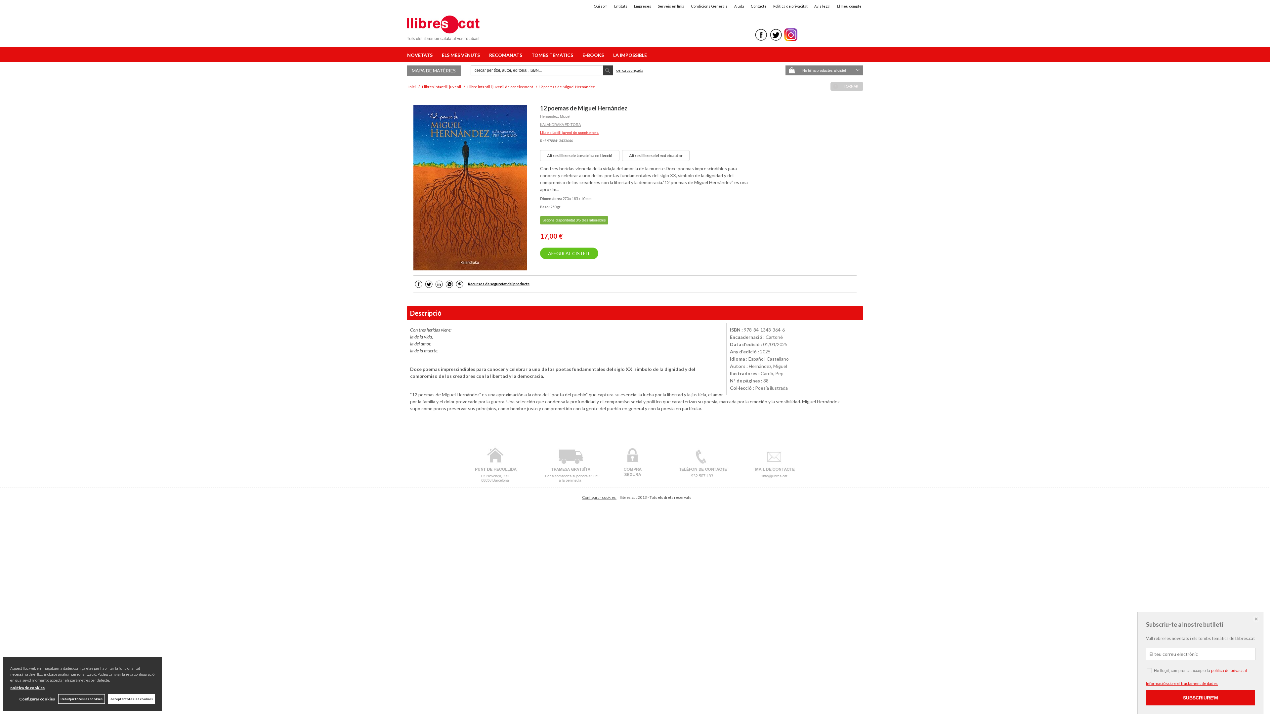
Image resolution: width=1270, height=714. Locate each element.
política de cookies (27, 687)
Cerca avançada (629, 70)
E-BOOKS (594, 55)
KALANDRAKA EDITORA (560, 125)
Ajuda (739, 6)
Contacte (759, 6)
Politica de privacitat (790, 6)
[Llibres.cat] (443, 35)
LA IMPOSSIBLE (630, 55)
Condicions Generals (709, 6)
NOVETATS (421, 55)
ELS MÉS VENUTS (462, 55)
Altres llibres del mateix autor (656, 155)
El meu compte (849, 6)
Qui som (601, 6)
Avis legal (822, 6)
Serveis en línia (671, 6)
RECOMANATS (506, 55)
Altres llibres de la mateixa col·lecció (580, 155)
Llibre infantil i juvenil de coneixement (569, 133)
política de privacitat (1229, 670)
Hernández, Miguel (555, 116)
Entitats (620, 6)
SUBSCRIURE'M (1200, 697)
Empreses (642, 6)
